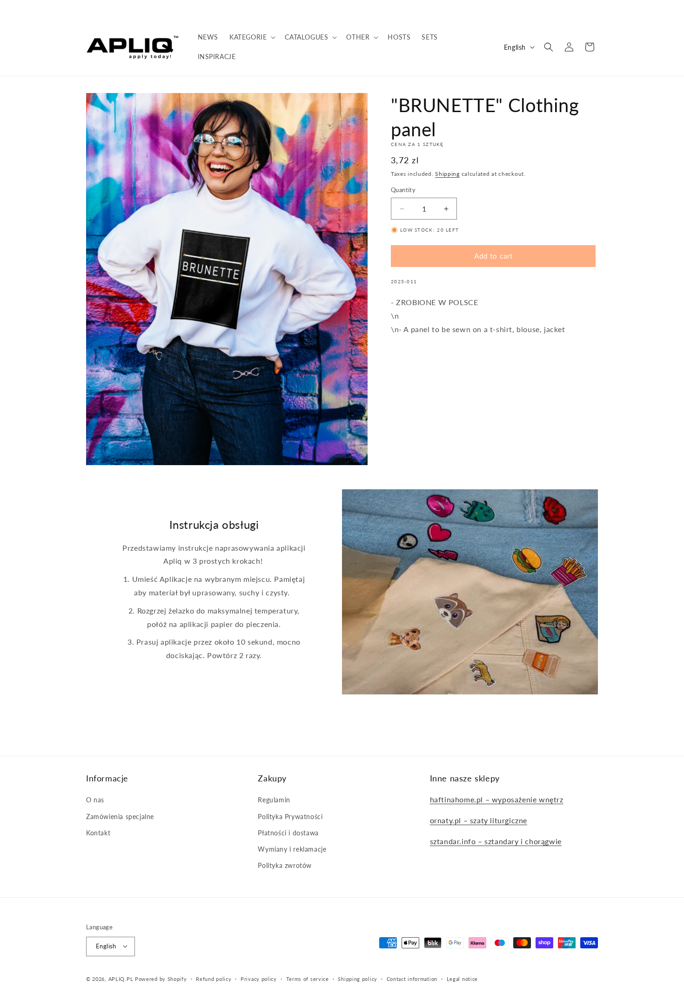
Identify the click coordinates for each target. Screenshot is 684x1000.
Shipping (447, 173)
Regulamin (274, 800)
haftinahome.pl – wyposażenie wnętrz (496, 799)
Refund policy (213, 978)
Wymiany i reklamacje (292, 849)
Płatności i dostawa (288, 833)
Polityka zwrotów (285, 865)
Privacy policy (259, 978)
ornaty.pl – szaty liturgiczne (478, 820)
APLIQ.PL (121, 978)
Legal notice (462, 978)
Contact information (412, 978)
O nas (95, 800)
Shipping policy (357, 978)
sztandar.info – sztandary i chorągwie (496, 841)
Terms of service (307, 978)
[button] (251, 37)
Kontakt (98, 833)
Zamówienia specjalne (120, 816)
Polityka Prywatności (290, 816)
